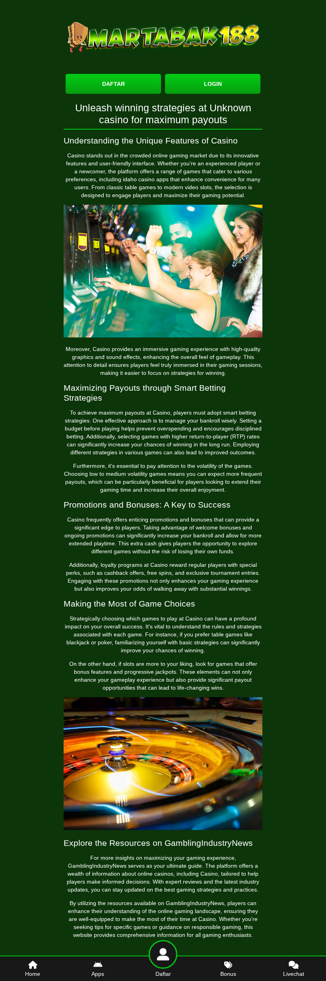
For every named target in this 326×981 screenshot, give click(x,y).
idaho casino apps (146, 179)
